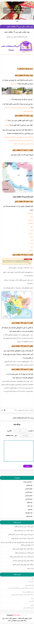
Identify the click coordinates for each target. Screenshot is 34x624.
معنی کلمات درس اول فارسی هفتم (24, 553)
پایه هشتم (29, 485)
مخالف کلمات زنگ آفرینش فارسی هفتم (22, 549)
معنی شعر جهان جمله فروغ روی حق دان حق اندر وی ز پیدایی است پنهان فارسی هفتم (17, 543)
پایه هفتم (29, 502)
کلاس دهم (30, 568)
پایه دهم (30, 506)
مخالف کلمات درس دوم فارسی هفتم (23, 530)
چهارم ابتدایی (28, 489)
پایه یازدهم (29, 516)
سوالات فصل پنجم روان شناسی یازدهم (23, 561)
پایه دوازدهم (29, 513)
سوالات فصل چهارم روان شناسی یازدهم (23, 564)
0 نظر (2, 410)
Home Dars (17, 615)
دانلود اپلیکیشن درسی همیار (17, 623)
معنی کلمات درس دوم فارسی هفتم (24, 527)
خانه (17, 21)
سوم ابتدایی (29, 492)
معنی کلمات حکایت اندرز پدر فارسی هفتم (22, 538)
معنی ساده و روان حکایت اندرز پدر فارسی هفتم (20, 534)
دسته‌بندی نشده (27, 482)
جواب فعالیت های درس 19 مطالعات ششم (20, 26)
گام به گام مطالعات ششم (20, 418)
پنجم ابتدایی (28, 499)
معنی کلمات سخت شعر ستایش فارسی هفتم (21, 557)
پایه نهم (30, 509)
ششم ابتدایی (28, 496)
